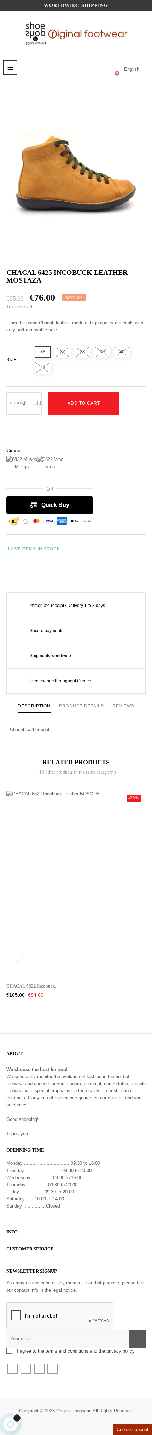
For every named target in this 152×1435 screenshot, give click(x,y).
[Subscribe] (137, 1339)
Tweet (25, 576)
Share (11, 576)
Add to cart (84, 403)
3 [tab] (86, 970)
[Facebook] (12, 1368)
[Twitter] (25, 1368)
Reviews (123, 706)
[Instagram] (52, 1368)
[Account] (89, 69)
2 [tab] (76, 970)
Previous (146, 877)
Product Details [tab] (81, 706)
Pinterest (39, 576)
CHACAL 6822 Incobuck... (32, 986)
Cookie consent (132, 1429)
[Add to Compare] (28, 431)
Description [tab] (34, 706)
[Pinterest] (39, 1368)
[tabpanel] (76, 878)
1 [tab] (65, 970)
